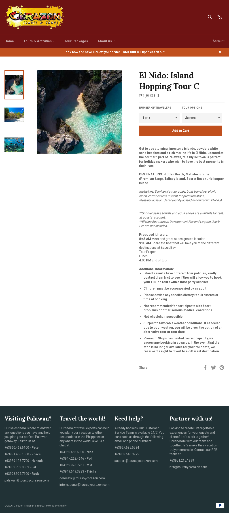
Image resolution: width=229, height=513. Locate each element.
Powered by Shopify (55, 505)
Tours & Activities (38, 41)
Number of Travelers (155, 107)
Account (219, 41)
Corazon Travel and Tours (28, 505)
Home (9, 41)
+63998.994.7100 (16, 473)
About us (105, 41)
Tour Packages (76, 41)
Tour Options (192, 107)
